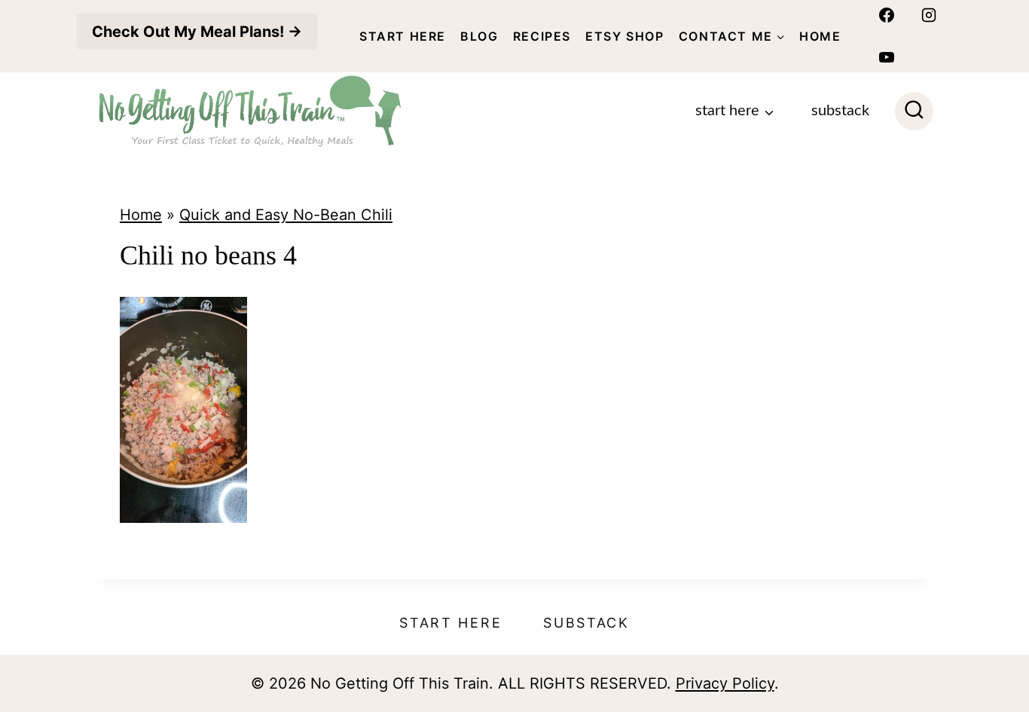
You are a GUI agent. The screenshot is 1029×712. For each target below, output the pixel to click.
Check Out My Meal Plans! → (197, 32)
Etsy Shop (624, 36)
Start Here (402, 36)
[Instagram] (929, 15)
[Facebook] (887, 15)
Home (820, 36)
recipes (542, 36)
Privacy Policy (725, 683)
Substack (840, 110)
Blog (479, 36)
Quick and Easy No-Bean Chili (285, 215)
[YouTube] (887, 57)
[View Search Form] (914, 111)
